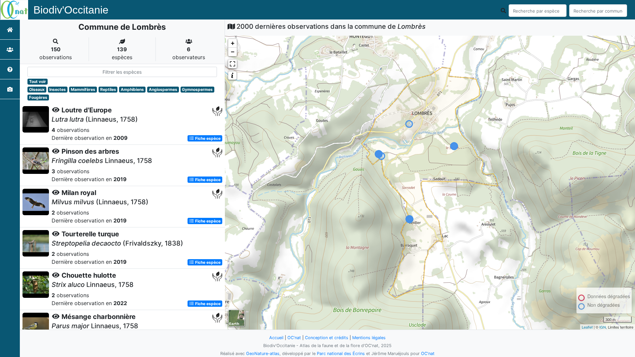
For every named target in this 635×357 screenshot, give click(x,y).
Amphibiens (132, 89)
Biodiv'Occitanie (70, 10)
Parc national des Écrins (341, 353)
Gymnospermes (197, 89)
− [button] (232, 51)
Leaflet (587, 327)
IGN (602, 327)
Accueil (276, 337)
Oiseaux (37, 89)
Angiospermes (163, 89)
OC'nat (294, 337)
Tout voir (37, 81)
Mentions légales (369, 337)
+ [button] (232, 43)
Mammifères (83, 89)
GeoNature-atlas (262, 353)
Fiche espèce (207, 138)
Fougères (38, 97)
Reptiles (108, 89)
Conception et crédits (326, 337)
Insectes (57, 89)
